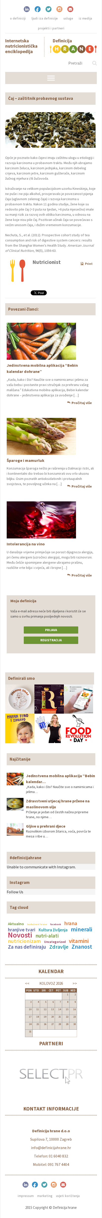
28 (59, 1024)
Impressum (26, 1196)
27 (52, 1024)
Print (89, 263)
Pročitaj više (82, 403)
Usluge (68, 18)
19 (45, 1016)
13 (52, 1009)
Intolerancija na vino (26, 543)
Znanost (82, 946)
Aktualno (16, 923)
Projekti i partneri (51, 28)
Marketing (44, 1196)
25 (37, 1024)
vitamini (79, 940)
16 (74, 1009)
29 (67, 1024)
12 (45, 1009)
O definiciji (18, 18)
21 (59, 1016)
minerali (81, 929)
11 (37, 1009)
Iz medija (85, 18)
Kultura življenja (53, 930)
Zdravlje (58, 946)
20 (52, 1016)
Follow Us (15, 891)
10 (30, 1009)
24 (30, 1024)
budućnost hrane (37, 924)
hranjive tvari (21, 930)
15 (67, 1009)
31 (30, 1031)
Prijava (51, 630)
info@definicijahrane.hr (51, 1147)
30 (74, 1024)
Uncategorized (55, 942)
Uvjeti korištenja (68, 1196)
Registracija (51, 640)
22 (67, 1016)
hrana (70, 923)
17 (30, 1016)
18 (37, 1016)
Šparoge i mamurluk (25, 460)
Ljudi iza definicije (44, 18)
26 (45, 1024)
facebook (55, 924)
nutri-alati (47, 936)
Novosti (20, 935)
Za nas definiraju (27, 946)
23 (74, 1016)
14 (59, 1009)
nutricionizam (24, 941)
